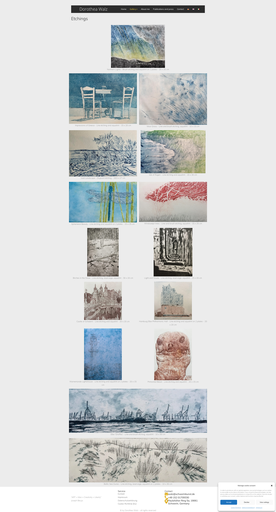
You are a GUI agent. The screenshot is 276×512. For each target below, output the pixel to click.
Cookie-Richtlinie (236, 507)
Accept (228, 502)
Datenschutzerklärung (248, 507)
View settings (264, 502)
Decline (246, 502)
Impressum (259, 507)
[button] (272, 486)
